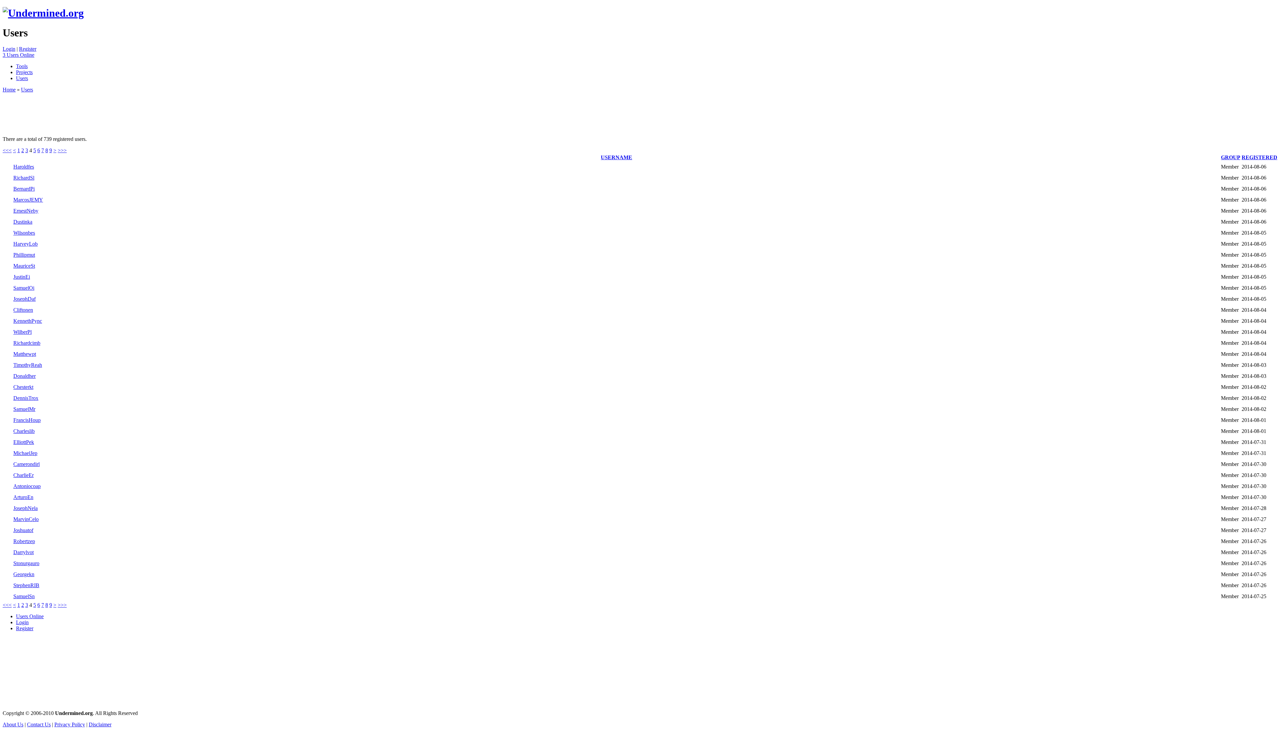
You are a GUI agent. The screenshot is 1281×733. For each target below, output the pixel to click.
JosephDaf (24, 299)
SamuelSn (24, 596)
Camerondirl (26, 464)
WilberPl (22, 332)
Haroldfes (23, 167)
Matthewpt (24, 354)
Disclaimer (100, 724)
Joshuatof (23, 530)
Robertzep (24, 541)
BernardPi (24, 189)
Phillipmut (24, 255)
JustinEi (21, 277)
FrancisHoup (27, 420)
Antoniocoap (27, 486)
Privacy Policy (69, 724)
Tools (22, 66)
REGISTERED (1259, 157)
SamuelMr (24, 409)
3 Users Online (18, 55)
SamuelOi (23, 288)
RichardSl (23, 178)
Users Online (30, 616)
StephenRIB (26, 585)
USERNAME (616, 157)
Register (27, 49)
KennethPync (27, 321)
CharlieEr (23, 475)
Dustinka (22, 222)
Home (9, 89)
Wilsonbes (24, 233)
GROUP (1230, 157)
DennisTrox (25, 398)
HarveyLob (25, 244)
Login (9, 49)
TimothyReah (27, 365)
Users (22, 78)
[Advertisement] (124, 111)
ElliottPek (23, 442)
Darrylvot (23, 552)
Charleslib (24, 431)
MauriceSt (24, 266)
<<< (7, 150)
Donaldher (24, 376)
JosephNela (25, 508)
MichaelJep (25, 453)
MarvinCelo (26, 519)
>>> (62, 150)
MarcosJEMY (28, 200)
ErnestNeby (25, 211)
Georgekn (23, 574)
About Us (13, 724)
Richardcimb (26, 343)
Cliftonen (23, 310)
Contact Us (39, 724)
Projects (24, 72)
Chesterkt (23, 387)
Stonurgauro (26, 563)
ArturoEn (23, 497)
